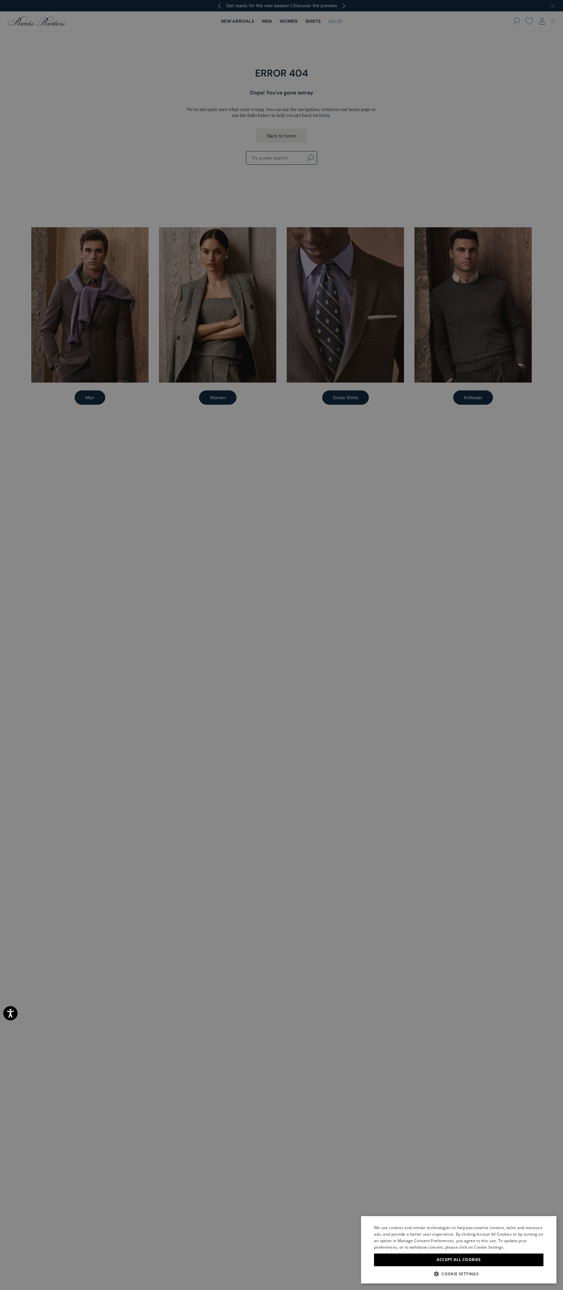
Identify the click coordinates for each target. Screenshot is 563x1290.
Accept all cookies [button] (459, 1259)
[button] (458, 1273)
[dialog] (281, 645)
